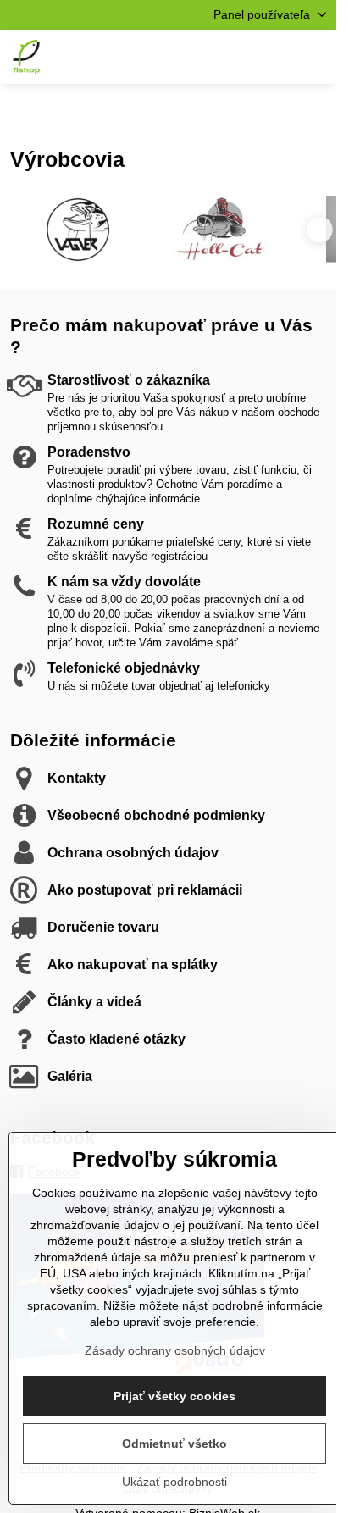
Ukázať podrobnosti (174, 1481)
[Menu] (316, 57)
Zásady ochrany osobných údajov (175, 1350)
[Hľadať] (234, 57)
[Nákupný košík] (275, 57)
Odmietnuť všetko (174, 1443)
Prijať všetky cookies (174, 1396)
